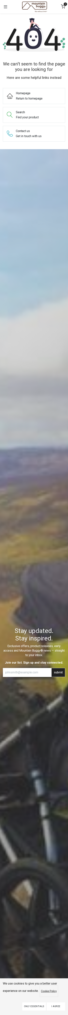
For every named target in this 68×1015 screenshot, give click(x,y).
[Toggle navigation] (5, 6)
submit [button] (58, 672)
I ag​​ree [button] (55, 1006)
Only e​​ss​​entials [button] (34, 1006)
